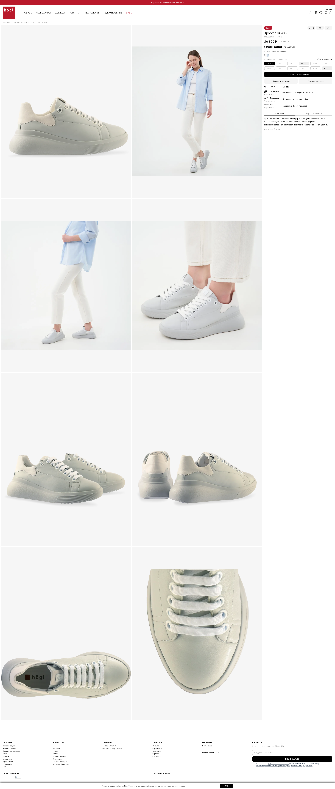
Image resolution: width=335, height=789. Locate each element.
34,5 (269, 63)
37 (304, 63)
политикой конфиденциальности (301, 766)
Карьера (155, 754)
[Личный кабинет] (310, 12)
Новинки (75, 12)
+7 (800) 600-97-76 (109, 746)
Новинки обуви (9, 746)
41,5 (314, 68)
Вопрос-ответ (58, 759)
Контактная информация (112, 748)
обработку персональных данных (278, 764)
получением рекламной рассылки (267, 766)
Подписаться (292, 759)
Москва (286, 87)
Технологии (7, 764)
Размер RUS (269, 59)
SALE (4, 767)
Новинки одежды (9, 748)
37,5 (314, 63)
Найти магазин (208, 746)
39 (280, 68)
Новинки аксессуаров (11, 751)
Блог (54, 746)
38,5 (268, 68)
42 (327, 68)
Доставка (56, 748)
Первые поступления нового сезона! (167, 2)
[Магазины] (315, 12)
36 (291, 63)
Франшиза (156, 751)
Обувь (28, 12)
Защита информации (61, 764)
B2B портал (156, 756)
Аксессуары (43, 12)
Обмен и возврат (59, 756)
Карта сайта (157, 748)
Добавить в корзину (298, 74)
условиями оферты (284, 766)
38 (326, 63)
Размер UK (282, 59)
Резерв (55, 751)
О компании (157, 746)
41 (303, 68)
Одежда (60, 12)
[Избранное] (320, 12)
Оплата (55, 754)
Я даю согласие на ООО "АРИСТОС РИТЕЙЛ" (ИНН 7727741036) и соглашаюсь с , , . (292, 765)
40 (291, 68)
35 (280, 63)
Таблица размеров (60, 761)
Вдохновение (113, 12)
